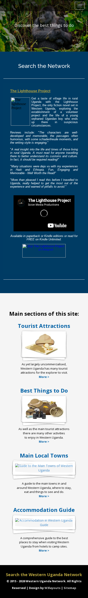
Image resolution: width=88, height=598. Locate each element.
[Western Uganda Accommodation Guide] (44, 527)
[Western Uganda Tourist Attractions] (44, 355)
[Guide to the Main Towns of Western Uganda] (44, 472)
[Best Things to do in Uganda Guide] (44, 420)
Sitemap (70, 588)
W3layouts (52, 588)
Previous (5, 26)
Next (83, 26)
